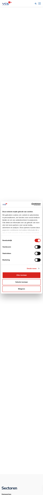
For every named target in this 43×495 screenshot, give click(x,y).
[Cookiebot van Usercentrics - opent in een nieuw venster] (31, 204)
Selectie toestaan (21, 282)
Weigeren (21, 289)
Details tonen (32, 268)
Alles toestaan (21, 275)
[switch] (38, 247)
